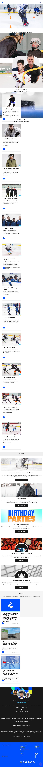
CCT (35, 756)
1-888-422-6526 (37, 748)
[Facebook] (23, 762)
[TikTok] (29, 762)
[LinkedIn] (31, 762)
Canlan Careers (22, 747)
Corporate (21, 746)
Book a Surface (21, 479)
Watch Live (22, 751)
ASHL (35, 755)
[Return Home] (2, 2)
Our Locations (37, 746)
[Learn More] (21, 560)
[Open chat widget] (40, 764)
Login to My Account (30, 764)
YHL (35, 757)
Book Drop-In (21, 505)
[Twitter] (26, 762)
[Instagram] (21, 762)
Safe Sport (21, 748)
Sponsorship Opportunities (24, 749)
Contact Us (36, 747)
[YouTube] (34, 762)
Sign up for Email (22, 750)
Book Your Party (21, 531)
